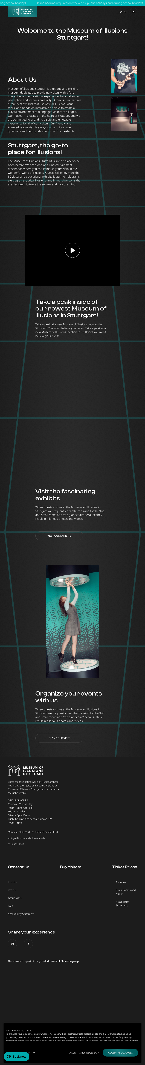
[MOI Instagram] (12, 943)
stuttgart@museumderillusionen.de (26, 838)
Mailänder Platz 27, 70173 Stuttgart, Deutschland (33, 832)
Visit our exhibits (59, 535)
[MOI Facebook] (28, 943)
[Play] (72, 250)
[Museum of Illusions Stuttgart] (22, 11)
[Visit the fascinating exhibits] (72, 419)
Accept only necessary (84, 1052)
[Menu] (133, 11)
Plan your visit (59, 738)
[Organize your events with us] (72, 621)
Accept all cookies (120, 1052)
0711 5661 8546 (16, 844)
